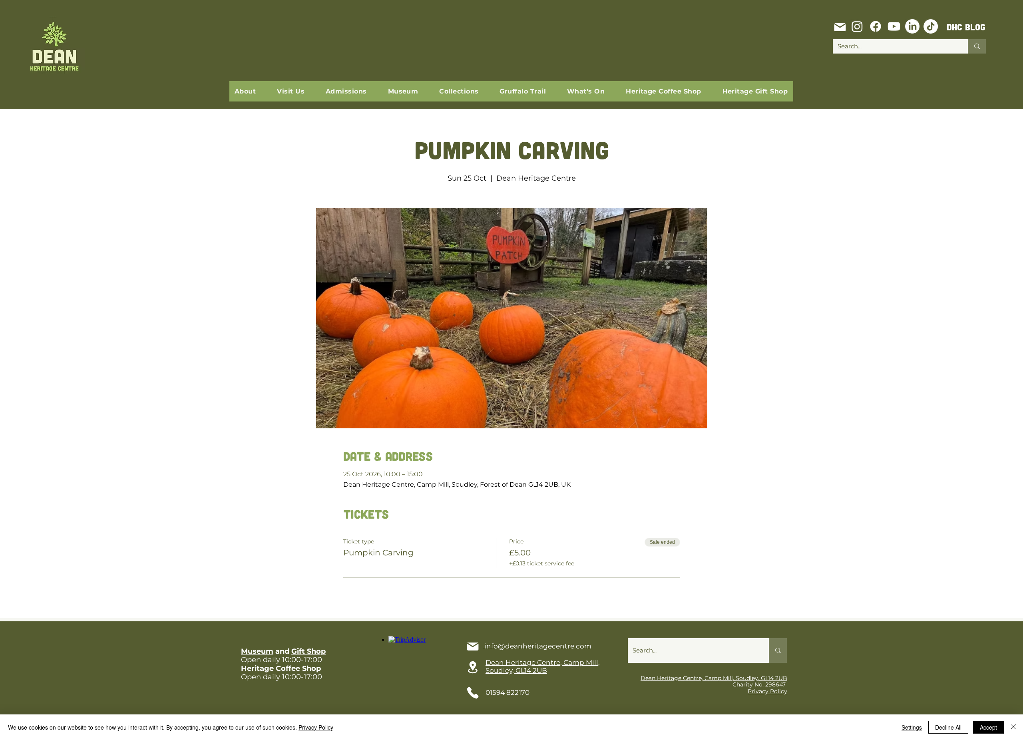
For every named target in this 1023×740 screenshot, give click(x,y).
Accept (988, 727)
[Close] (1013, 727)
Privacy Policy (767, 691)
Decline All (948, 727)
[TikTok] (930, 26)
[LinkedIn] (912, 26)
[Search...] (977, 46)
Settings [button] (912, 727)
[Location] (473, 667)
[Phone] (473, 693)
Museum (257, 651)
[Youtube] (894, 26)
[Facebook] (875, 26)
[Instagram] (857, 26)
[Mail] (840, 27)
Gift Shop (308, 651)
